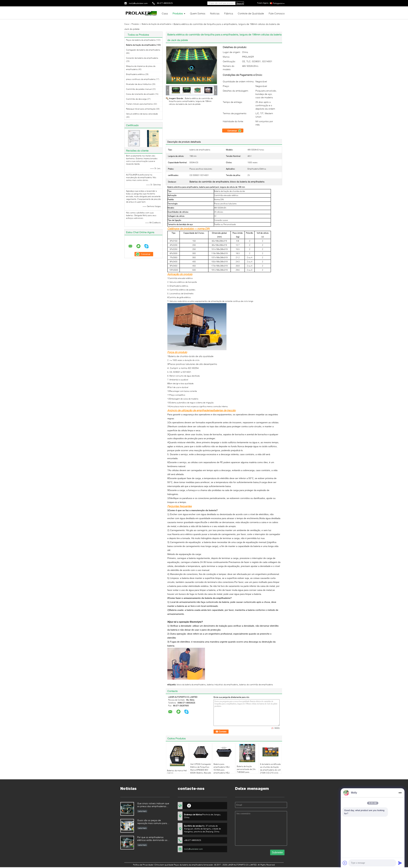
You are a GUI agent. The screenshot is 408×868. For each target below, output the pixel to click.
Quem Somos (197, 13)
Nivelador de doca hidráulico (138, 84)
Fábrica (228, 13)
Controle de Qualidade (251, 13)
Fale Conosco (277, 13)
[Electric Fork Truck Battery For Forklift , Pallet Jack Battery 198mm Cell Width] (191, 65)
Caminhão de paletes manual (139, 89)
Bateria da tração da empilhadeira (156, 24)
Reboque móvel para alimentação (141, 109)
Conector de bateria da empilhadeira (142, 58)
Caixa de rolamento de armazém (140, 94)
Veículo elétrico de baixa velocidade (142, 114)
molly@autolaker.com (138, 3)
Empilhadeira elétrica (135, 74)
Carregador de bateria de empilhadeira (143, 50)
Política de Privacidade (143, 865)
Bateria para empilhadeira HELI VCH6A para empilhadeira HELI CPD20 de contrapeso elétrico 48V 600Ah (223, 771)
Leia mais (142, 811)
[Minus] (400, 793)
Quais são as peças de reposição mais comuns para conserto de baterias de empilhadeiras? (152, 822)
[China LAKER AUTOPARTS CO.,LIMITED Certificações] (133, 138)
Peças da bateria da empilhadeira (140, 40)
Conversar (232, 130)
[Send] (400, 862)
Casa (165, 13)
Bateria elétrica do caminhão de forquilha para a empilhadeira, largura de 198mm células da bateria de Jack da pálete (191, 101)
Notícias (214, 13)
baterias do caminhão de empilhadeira (256, 684)
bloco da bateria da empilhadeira (191, 684)
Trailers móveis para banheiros (139, 104)
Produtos (178, 13)
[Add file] (345, 862)
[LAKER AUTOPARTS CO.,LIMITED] (141, 12)
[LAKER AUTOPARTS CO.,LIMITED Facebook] (189, 805)
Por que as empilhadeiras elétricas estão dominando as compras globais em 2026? (152, 839)
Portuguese (278, 3)
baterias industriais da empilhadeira (222, 684)
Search (240, 3)
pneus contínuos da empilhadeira (140, 79)
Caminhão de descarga (136, 99)
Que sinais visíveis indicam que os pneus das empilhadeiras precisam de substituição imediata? (153, 805)
